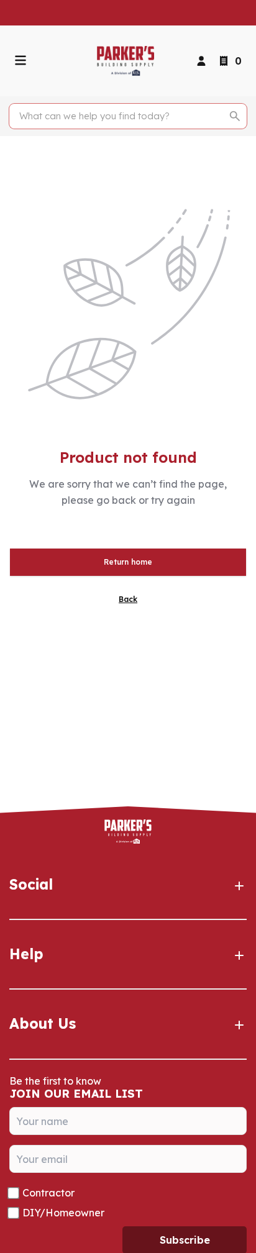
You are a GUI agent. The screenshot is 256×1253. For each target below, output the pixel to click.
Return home (128, 562)
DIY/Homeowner (63, 1212)
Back (128, 599)
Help (26, 954)
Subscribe (185, 1240)
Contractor (48, 1193)
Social (31, 884)
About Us (42, 1023)
